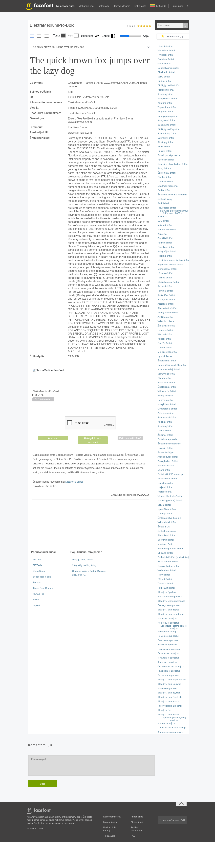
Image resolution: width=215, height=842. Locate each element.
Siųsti (42, 783)
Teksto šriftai (164, 430)
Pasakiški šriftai (166, 159)
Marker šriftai (164, 347)
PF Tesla (37, 565)
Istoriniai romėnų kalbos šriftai (173, 260)
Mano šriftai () (175, 36)
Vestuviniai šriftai (166, 374)
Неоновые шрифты (168, 623)
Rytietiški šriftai (165, 55)
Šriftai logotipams (167, 531)
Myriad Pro (38, 594)
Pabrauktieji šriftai (167, 133)
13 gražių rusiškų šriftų (84, 565)
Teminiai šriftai (165, 291)
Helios (36, 599)
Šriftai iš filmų (165, 199)
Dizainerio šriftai (74, 481)
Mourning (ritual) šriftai (170, 500)
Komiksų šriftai (165, 94)
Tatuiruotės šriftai (167, 208)
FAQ (133, 836)
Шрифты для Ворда (168, 609)
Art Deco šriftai (165, 317)
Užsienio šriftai (165, 273)
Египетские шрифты (169, 649)
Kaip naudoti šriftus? (130, 438)
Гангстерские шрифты (170, 706)
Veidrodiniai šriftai (167, 522)
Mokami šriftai (86, 6)
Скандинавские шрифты (171, 666)
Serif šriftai (163, 203)
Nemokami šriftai (65, 6)
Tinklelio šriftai (165, 448)
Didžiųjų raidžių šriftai (169, 85)
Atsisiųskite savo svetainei (92, 440)
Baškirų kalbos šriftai (168, 566)
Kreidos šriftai (165, 491)
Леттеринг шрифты (168, 675)
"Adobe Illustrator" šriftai (170, 496)
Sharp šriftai (164, 470)
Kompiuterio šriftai (167, 98)
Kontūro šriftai (165, 103)
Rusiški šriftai (164, 151)
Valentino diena (166, 321)
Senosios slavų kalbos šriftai (172, 164)
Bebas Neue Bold (42, 577)
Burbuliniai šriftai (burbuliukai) (173, 557)
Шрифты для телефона (171, 614)
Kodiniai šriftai (165, 422)
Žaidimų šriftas (165, 435)
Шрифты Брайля (167, 592)
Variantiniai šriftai (167, 570)
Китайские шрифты (168, 657)
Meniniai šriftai (165, 181)
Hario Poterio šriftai (168, 561)
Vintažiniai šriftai (166, 50)
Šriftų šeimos (164, 168)
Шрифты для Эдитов (169, 692)
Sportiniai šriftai (166, 540)
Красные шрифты (167, 662)
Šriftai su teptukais (167, 439)
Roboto (36, 582)
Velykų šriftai (164, 505)
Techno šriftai (165, 277)
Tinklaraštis (140, 6)
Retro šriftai (164, 146)
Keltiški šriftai (164, 339)
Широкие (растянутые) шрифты (173, 718)
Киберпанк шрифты (168, 631)
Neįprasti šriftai (165, 111)
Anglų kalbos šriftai (168, 461)
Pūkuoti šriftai (165, 579)
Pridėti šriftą (137, 816)
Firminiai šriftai (165, 46)
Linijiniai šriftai (165, 487)
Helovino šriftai (165, 400)
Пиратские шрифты (168, 653)
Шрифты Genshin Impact (171, 601)
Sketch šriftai (164, 378)
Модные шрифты (167, 688)
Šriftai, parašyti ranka (169, 155)
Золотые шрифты (167, 644)
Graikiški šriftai (165, 238)
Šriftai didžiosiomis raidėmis (172, 194)
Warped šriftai (165, 334)
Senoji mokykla (166, 395)
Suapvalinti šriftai (167, 125)
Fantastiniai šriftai (167, 417)
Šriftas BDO (164, 526)
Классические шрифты (170, 732)
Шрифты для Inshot (168, 701)
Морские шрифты (167, 618)
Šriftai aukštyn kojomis (169, 518)
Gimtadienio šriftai (167, 408)
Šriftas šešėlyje (166, 452)
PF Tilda (37, 559)
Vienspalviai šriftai (167, 269)
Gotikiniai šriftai (166, 59)
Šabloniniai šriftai (167, 173)
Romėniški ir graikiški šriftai (172, 365)
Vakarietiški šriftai (167, 229)
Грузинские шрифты (169, 671)
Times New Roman (43, 588)
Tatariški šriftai (165, 583)
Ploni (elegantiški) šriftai (170, 548)
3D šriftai (162, 216)
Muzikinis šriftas (166, 544)
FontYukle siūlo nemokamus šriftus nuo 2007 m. (173, 212)
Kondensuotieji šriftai (169, 369)
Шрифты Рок (164, 710)
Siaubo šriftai (164, 177)
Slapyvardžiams (121, 6)
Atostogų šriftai (165, 142)
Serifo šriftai (164, 190)
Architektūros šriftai (168, 457)
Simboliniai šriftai (166, 535)
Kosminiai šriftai (166, 465)
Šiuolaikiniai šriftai (167, 360)
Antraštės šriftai (166, 413)
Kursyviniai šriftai (166, 120)
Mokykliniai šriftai (167, 404)
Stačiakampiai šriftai (168, 282)
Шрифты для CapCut (169, 684)
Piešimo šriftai (165, 256)
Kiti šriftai (162, 234)
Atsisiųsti (53, 438)
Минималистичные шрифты (173, 727)
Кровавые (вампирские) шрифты (173, 627)
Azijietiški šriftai (166, 304)
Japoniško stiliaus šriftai (170, 264)
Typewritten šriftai (167, 107)
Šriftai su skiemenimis (169, 443)
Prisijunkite (177, 6)
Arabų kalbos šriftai (168, 312)
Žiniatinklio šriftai (166, 325)
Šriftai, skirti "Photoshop (170, 474)
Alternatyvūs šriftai (167, 308)
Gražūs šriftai (165, 343)
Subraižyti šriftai (166, 138)
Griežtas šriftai (165, 483)
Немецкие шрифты (168, 636)
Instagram (103, 6)
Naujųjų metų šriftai (82, 559)
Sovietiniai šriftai (166, 382)
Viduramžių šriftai (167, 391)
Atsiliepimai (137, 822)
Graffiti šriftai (164, 63)
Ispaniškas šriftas (167, 509)
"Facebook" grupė (169, 820)
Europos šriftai (165, 330)
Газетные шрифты (168, 640)
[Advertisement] (90, 524)
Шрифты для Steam (168, 714)
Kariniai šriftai (165, 242)
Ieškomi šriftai (165, 225)
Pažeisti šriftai (165, 286)
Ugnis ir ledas (165, 356)
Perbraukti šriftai (166, 588)
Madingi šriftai (165, 513)
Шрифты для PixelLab (170, 697)
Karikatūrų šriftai (166, 295)
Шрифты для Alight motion (172, 679)
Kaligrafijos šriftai (167, 251)
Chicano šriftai (165, 553)
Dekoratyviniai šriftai (168, 68)
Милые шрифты (166, 723)
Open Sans (39, 571)
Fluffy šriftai (164, 574)
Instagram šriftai (166, 299)
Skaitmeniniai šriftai (168, 186)
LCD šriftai (163, 221)
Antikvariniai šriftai (167, 478)
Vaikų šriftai (164, 76)
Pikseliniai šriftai (166, 247)
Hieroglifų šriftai (166, 90)
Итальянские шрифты (170, 596)
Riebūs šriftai (164, 81)
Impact (36, 605)
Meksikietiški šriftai (167, 352)
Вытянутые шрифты (169, 605)
